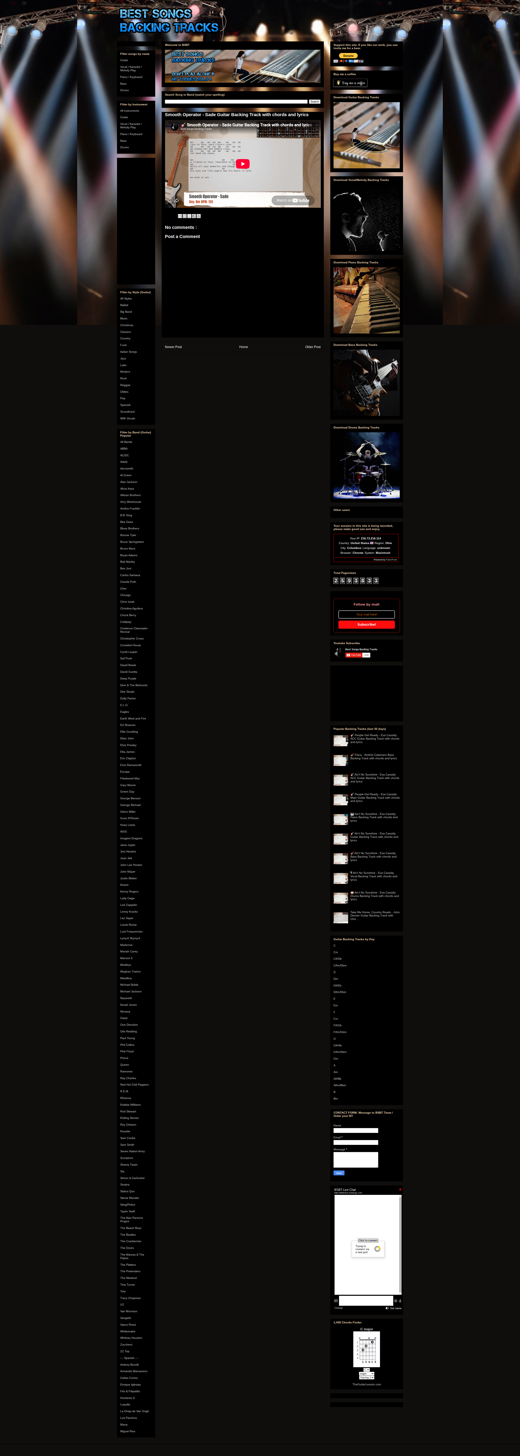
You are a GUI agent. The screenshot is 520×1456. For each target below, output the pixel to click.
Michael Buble (129, 984)
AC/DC (124, 455)
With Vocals (127, 418)
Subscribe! (367, 624)
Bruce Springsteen (132, 541)
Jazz (123, 358)
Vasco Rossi (128, 1324)
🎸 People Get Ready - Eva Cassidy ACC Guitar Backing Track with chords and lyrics (374, 738)
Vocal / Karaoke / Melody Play (131, 68)
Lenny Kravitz (129, 911)
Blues (123, 318)
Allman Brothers (130, 495)
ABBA (124, 448)
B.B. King (126, 515)
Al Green (126, 475)
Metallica (126, 978)
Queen (124, 1064)
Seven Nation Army (132, 1151)
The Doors (127, 1247)
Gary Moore (128, 785)
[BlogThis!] (185, 216)
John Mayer (127, 871)
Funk (123, 345)
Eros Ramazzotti (130, 765)
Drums (124, 90)
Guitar (124, 60)
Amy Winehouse (130, 501)
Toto (123, 1291)
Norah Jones (128, 1004)
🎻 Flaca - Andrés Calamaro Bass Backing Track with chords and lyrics (373, 756)
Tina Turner (127, 1284)
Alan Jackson (128, 482)
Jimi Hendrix (128, 851)
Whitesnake (127, 1331)
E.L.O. (124, 705)
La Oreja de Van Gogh (134, 1411)
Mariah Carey (129, 951)
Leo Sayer (126, 918)
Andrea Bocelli (129, 1364)
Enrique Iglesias (130, 1384)
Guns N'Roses (129, 818)
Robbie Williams (130, 1104)
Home (243, 347)
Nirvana (125, 1011)
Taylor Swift (127, 1211)
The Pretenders (130, 1271)
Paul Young (127, 1038)
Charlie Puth (128, 581)
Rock (123, 378)
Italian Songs (128, 351)
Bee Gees (126, 522)
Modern (125, 371)
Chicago (125, 595)
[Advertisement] (136, 220)
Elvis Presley (128, 745)
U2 (122, 1304)
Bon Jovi (125, 568)
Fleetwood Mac (130, 778)
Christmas (126, 325)
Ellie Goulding (129, 731)
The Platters (128, 1264)
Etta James (127, 751)
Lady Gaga (127, 898)
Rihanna (125, 1098)
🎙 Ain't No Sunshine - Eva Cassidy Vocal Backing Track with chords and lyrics (373, 876)
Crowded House (130, 645)
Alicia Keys (127, 488)
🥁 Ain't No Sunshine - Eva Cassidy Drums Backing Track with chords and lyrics (374, 896)
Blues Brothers (129, 528)
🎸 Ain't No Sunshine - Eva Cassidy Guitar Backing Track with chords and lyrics (374, 837)
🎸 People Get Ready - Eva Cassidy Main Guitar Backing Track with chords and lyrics (375, 798)
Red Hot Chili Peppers (134, 1084)
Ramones (126, 1071)
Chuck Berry (128, 615)
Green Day (127, 791)
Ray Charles (128, 1078)
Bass (123, 83)
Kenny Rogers (129, 891)
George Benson (130, 798)
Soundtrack (127, 411)
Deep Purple (128, 678)
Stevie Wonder (129, 1198)
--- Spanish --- (129, 1358)
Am (336, 1072)
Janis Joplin (127, 845)
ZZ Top (124, 1351)
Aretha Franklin (130, 508)
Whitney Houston (131, 1337)
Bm (336, 1098)
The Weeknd (128, 1278)
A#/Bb (337, 1078)
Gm (336, 1058)
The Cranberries (130, 1241)
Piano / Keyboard (131, 77)
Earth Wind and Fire (133, 718)
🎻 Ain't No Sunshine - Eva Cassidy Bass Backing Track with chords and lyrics (373, 856)
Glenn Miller (128, 811)
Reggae (125, 385)
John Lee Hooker (131, 864)
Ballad (124, 305)
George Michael (130, 805)
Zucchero (126, 1344)
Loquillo (125, 1404)
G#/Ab (338, 1045)
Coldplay (125, 621)
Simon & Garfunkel (132, 1178)
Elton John (127, 738)
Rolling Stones (129, 1118)
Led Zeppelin (128, 904)
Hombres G (127, 1398)
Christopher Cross (132, 638)
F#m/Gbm (340, 1032)
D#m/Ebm (340, 992)
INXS (123, 831)
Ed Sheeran (127, 725)
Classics (125, 331)
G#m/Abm (340, 1052)
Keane (124, 884)
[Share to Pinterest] (199, 216)
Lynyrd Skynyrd (130, 938)
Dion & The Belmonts (133, 685)
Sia (122, 1171)
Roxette (125, 1131)
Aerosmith (126, 468)
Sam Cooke (127, 1138)
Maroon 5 (126, 958)
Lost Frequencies (131, 931)
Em (336, 1005)
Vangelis (125, 1318)
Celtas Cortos (129, 1377)
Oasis (124, 1018)
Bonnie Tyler (128, 535)
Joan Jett (126, 858)
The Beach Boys (130, 1228)
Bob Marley (127, 561)
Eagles (124, 711)
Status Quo (127, 1191)
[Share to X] (189, 216)
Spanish (125, 405)
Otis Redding (128, 1031)
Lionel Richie (128, 924)
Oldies (124, 391)
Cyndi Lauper (129, 651)
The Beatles (128, 1234)
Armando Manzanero (133, 1371)
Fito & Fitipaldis (130, 1391)
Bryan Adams (128, 555)
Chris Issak (127, 601)
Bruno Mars (127, 548)
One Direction (129, 1024)
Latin (123, 365)
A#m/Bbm (340, 1085)
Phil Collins (127, 1044)
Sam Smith (127, 1144)
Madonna (126, 945)
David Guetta (128, 671)
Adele (124, 461)
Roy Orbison (128, 1124)
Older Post (313, 347)
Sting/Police (127, 1204)
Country (125, 338)
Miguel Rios (127, 1431)
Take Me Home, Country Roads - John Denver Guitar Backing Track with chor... (375, 916)
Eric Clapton (128, 758)
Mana (124, 1424)
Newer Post (173, 347)
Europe (125, 771)
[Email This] (180, 216)
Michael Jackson (131, 991)
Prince (124, 1058)
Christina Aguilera (131, 608)
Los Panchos (128, 1417)
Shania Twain (129, 1164)
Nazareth (126, 998)
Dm (336, 978)
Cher (123, 588)
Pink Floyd (127, 1051)
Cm (336, 952)
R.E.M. (124, 1091)
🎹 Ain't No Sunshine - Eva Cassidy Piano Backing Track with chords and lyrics (374, 817)
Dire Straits (127, 691)
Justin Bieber (128, 878)
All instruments (129, 110)
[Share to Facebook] (194, 216)
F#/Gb (338, 1025)
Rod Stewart (128, 1111)
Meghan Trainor (130, 971)
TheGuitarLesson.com (366, 1384)
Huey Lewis (127, 824)
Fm (336, 1018)
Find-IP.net (391, 559)
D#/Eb (337, 985)
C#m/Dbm (340, 965)
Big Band (126, 311)
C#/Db (338, 958)
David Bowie (128, 665)
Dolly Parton (128, 698)
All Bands (126, 442)
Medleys (125, 964)
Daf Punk (126, 658)
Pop (122, 398)
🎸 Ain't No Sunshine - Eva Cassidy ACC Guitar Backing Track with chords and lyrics (374, 778)
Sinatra (124, 1184)
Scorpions (126, 1158)
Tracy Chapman (130, 1298)
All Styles (126, 298)
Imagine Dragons (131, 838)
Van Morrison (128, 1311)
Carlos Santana (130, 575)
